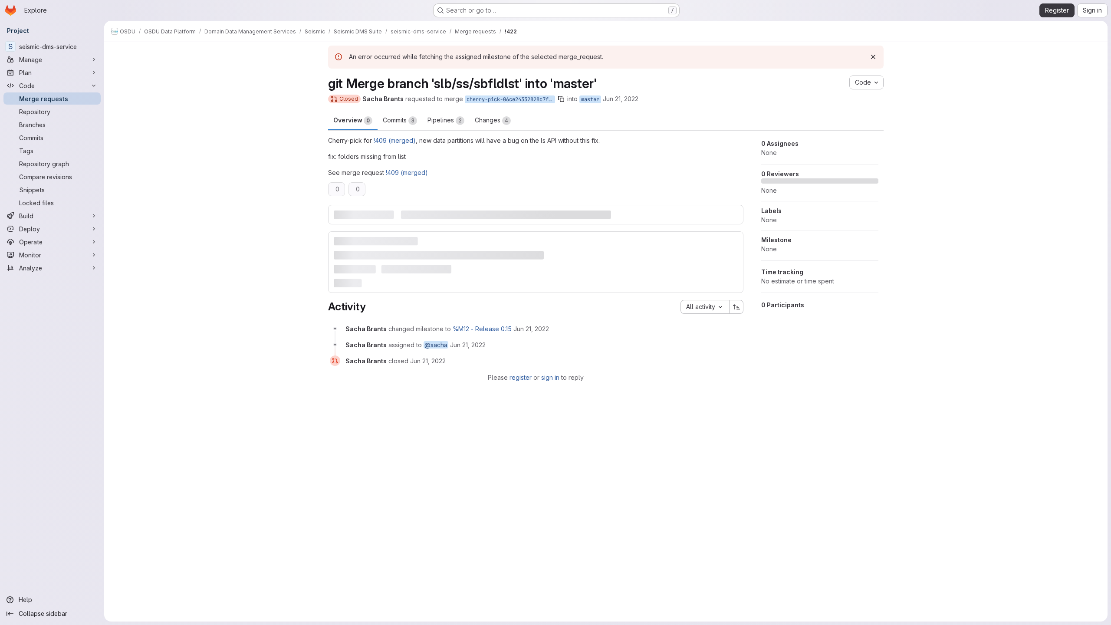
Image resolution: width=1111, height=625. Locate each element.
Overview (351, 120)
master (590, 99)
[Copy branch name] (561, 99)
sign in (550, 377)
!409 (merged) (395, 140)
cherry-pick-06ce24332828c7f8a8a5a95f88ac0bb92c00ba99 (511, 99)
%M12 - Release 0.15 (482, 328)
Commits (398, 120)
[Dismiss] (873, 57)
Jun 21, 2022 (620, 98)
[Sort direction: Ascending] (736, 307)
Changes (491, 120)
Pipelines (444, 120)
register (520, 377)
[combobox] (704, 307)
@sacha (435, 345)
